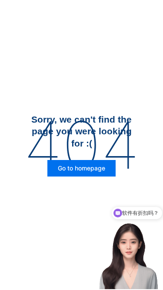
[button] (81, 168)
